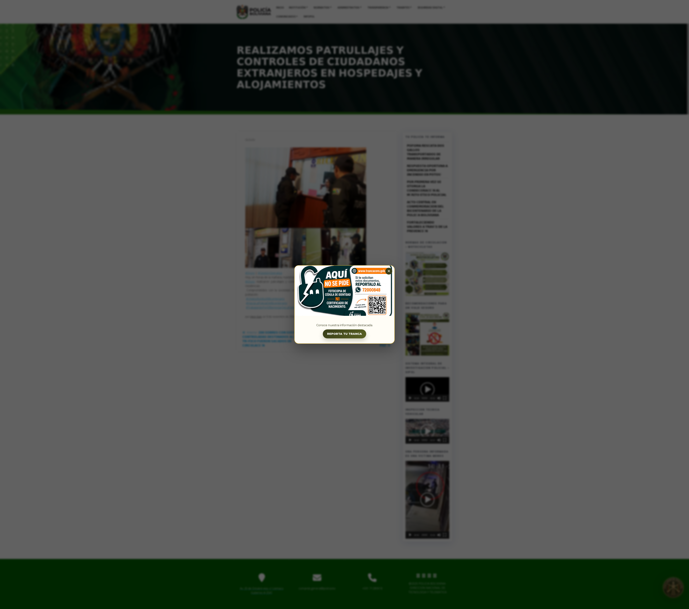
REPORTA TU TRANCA (344, 334)
